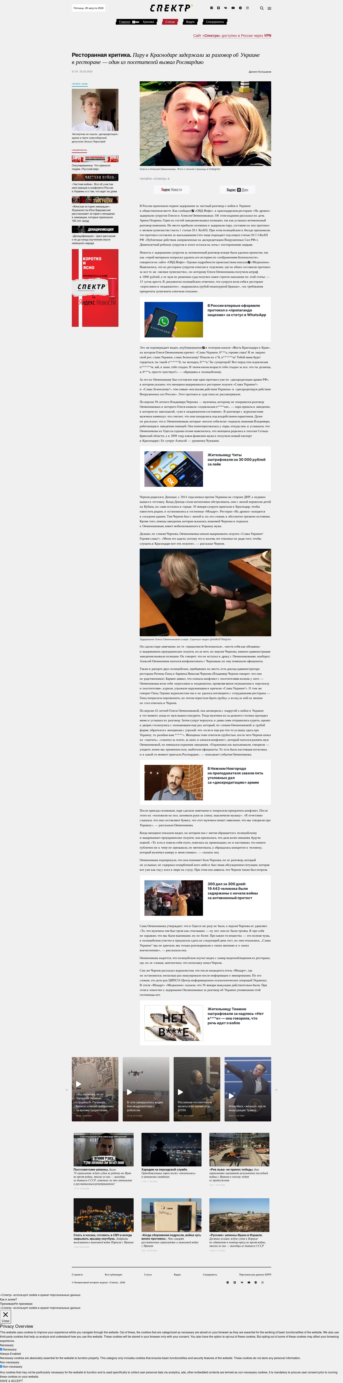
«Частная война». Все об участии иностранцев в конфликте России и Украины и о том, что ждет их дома (94, 187)
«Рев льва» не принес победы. (238, 1174)
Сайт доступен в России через (232, 35)
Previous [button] (67, 1089)
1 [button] (166, 1124)
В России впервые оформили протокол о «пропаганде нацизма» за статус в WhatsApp (237, 310)
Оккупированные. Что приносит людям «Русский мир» (91, 166)
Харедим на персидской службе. (168, 1172)
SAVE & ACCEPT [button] (11, 1381)
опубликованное (190, 347)
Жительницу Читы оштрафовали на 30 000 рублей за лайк (236, 459)
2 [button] (171, 1124)
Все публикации (113, 1274)
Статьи (170, 22)
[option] (95, 1089)
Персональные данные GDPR (255, 1274)
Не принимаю (23, 1303)
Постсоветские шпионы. (103, 1176)
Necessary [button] (7, 1345)
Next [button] (276, 1089)
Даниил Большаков (260, 71)
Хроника (148, 22)
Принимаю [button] (7, 1303)
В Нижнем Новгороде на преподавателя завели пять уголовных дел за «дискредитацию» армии (235, 775)
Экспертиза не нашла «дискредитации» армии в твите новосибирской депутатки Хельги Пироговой (95, 137)
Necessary (10, 1349)
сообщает (184, 210)
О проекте (77, 1274)
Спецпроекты (215, 22)
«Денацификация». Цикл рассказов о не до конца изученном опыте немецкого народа (93, 239)
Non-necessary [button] (9, 1362)
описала (242, 262)
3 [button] (177, 1124)
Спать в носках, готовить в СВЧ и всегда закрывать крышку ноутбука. (103, 1238)
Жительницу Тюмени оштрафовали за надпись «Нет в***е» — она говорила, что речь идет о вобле (236, 1016)
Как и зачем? (8, 1299)
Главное (124, 22)
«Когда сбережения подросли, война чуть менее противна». (171, 1240)
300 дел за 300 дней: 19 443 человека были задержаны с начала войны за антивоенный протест (233, 891)
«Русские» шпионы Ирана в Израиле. (237, 1240)
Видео (190, 22)
